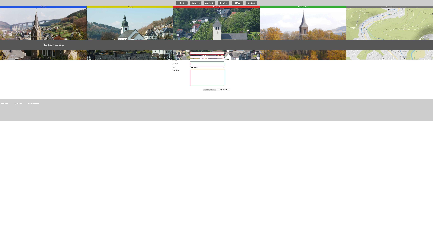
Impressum (17, 103)
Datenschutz (33, 103)
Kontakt (4, 103)
